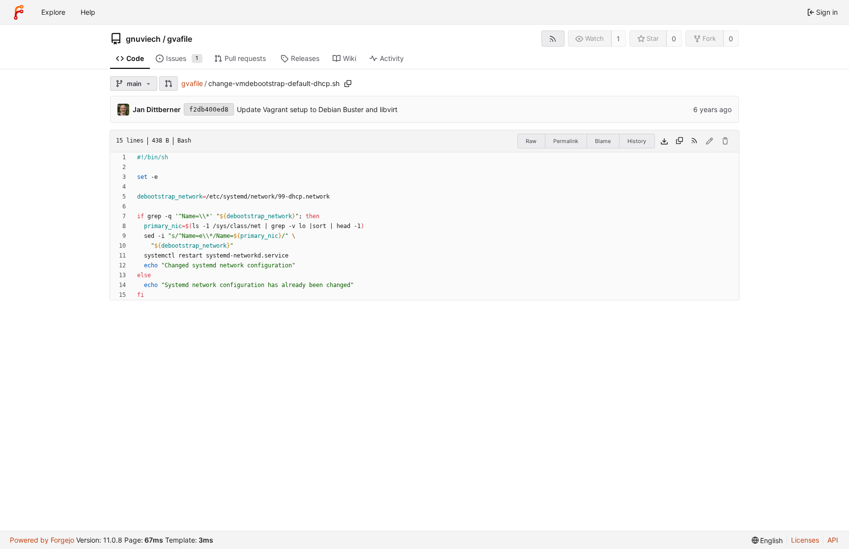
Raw (531, 141)
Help (88, 12)
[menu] (767, 540)
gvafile (179, 39)
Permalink (565, 141)
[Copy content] (679, 141)
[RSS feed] (553, 38)
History (636, 141)
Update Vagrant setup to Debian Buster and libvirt (317, 109)
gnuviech (143, 39)
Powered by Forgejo (42, 540)
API (832, 540)
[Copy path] (348, 83)
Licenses (805, 540)
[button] (168, 83)
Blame (603, 141)
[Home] (18, 12)
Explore (53, 12)
